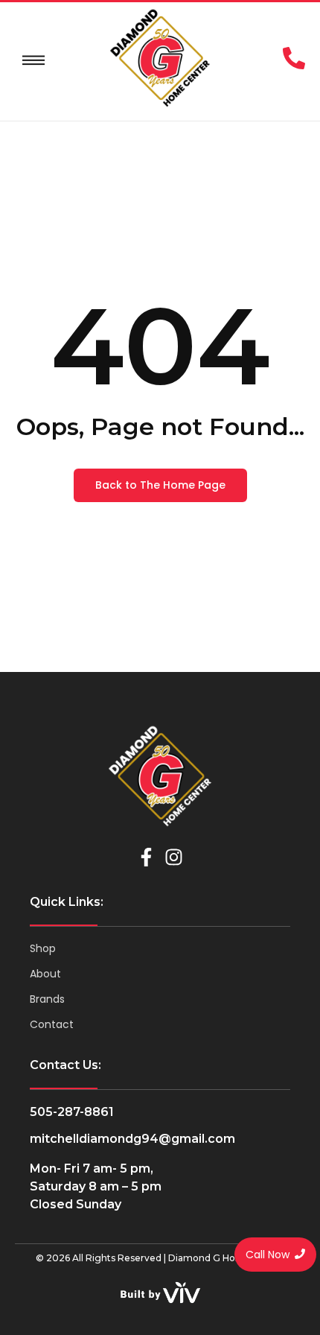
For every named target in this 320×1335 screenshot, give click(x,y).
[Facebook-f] (146, 857)
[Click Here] (33, 60)
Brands (47, 999)
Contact (52, 1024)
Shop (43, 948)
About (45, 973)
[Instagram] (173, 857)
